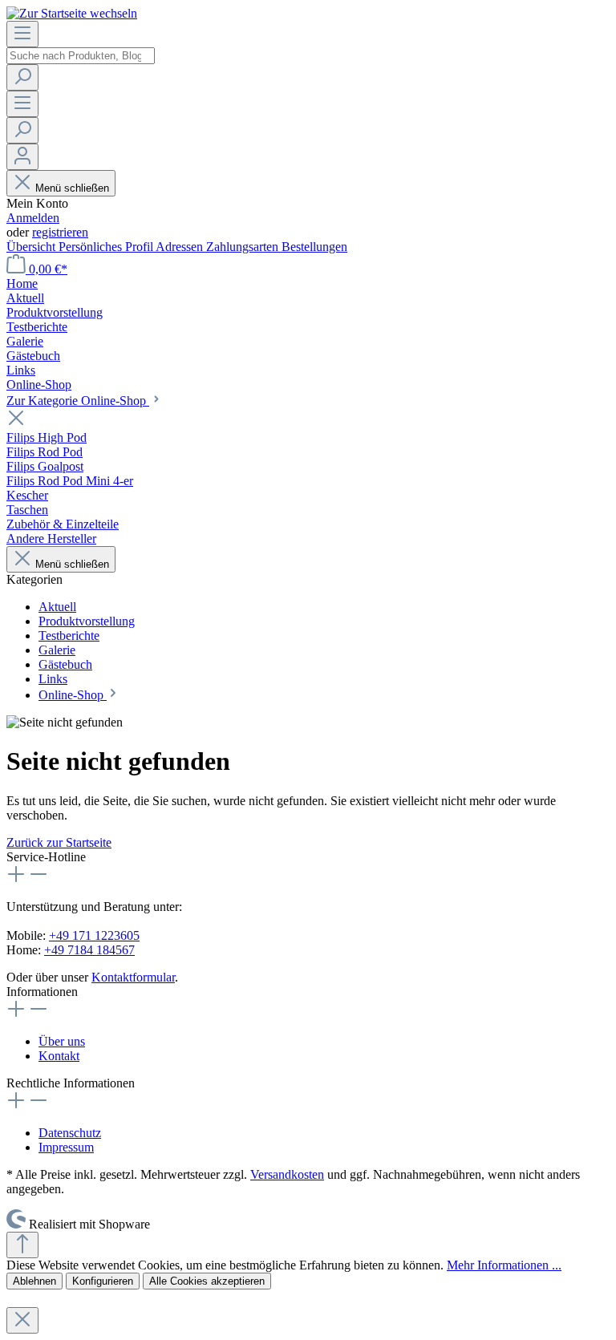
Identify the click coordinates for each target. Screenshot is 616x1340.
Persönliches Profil (107, 246)
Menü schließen (72, 188)
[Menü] (22, 34)
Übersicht (32, 246)
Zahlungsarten (244, 246)
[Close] (22, 1320)
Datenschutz (69, 1133)
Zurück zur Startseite (58, 842)
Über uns (61, 1041)
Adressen (181, 246)
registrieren (60, 232)
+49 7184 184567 (89, 950)
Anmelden (32, 218)
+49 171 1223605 (94, 935)
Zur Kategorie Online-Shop (77, 400)
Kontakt (58, 1056)
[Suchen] (22, 77)
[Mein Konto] (22, 157)
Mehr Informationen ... (504, 1265)
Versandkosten (287, 1174)
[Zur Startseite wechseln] (71, 13)
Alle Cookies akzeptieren (207, 1281)
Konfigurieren (102, 1281)
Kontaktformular (133, 977)
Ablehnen (34, 1281)
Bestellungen (314, 246)
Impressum (66, 1147)
